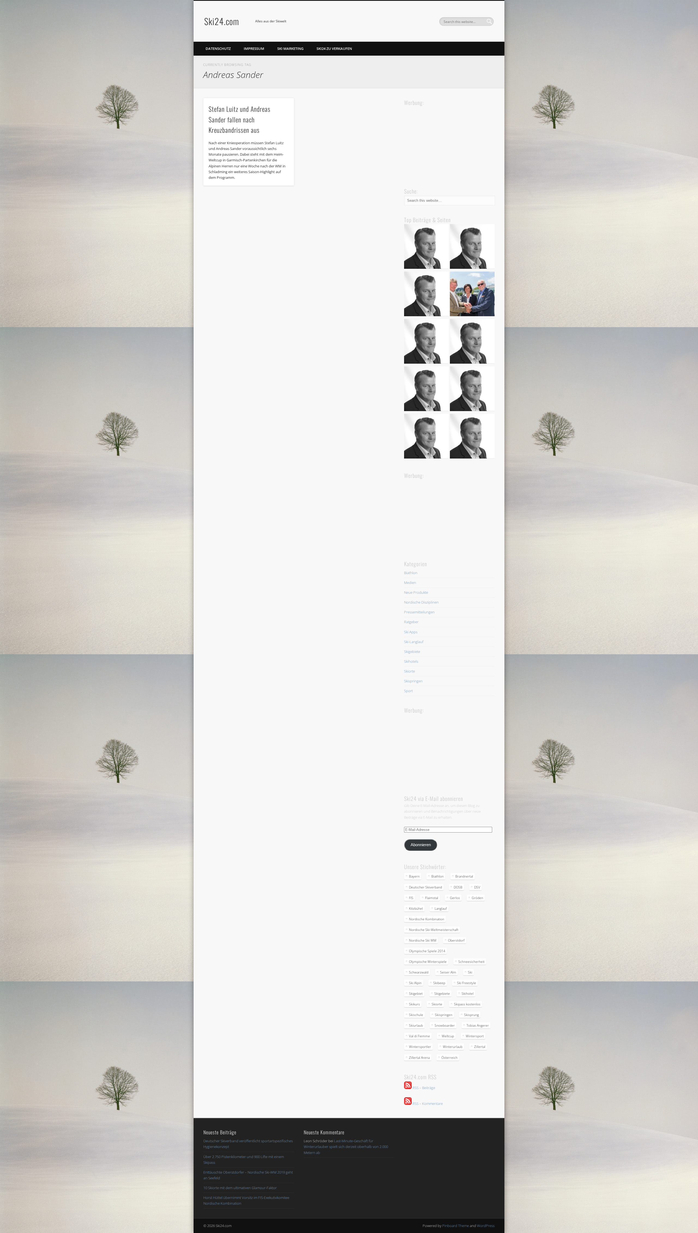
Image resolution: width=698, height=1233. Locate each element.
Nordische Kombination (426, 919)
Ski (470, 972)
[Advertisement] (445, 141)
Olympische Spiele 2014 (427, 951)
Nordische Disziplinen (421, 602)
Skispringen (413, 681)
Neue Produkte (416, 592)
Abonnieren (421, 845)
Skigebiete (412, 651)
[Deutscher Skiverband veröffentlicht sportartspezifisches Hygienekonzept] (426, 247)
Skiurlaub (416, 1025)
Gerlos (455, 898)
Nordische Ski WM (422, 940)
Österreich (449, 1057)
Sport (408, 690)
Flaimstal (431, 898)
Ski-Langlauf (413, 641)
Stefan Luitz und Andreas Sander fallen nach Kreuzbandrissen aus (239, 119)
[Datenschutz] (472, 247)
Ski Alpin (415, 983)
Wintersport (475, 1036)
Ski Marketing (290, 48)
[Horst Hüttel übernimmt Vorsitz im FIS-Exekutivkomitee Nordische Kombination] (426, 389)
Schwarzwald (418, 972)
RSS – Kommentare (427, 1103)
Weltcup (448, 1036)
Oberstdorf (456, 940)
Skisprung (471, 1014)
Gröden (477, 898)
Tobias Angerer (478, 1025)
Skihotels (411, 661)
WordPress (486, 1225)
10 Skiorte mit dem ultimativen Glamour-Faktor (240, 1187)
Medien (410, 582)
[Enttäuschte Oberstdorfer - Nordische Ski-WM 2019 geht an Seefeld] (426, 342)
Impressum (254, 48)
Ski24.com (221, 21)
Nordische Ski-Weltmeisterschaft (433, 929)
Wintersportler (420, 1046)
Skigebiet (416, 993)
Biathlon (410, 572)
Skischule (416, 1014)
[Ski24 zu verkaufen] (426, 295)
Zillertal (479, 1046)
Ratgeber (411, 621)
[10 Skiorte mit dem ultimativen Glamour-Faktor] (472, 342)
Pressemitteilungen (419, 612)
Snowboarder (445, 1025)
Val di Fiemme (419, 1036)
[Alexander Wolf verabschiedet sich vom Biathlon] (426, 437)
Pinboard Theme (455, 1225)
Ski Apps (410, 631)
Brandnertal (464, 876)
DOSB (458, 887)
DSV (477, 887)
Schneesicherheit (471, 961)
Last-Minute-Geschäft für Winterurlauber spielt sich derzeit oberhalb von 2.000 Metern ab (346, 1146)
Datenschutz (218, 48)
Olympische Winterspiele (428, 961)
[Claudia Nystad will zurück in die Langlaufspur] (472, 437)
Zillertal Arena (419, 1057)
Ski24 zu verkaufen (334, 48)
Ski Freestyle (466, 983)
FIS (411, 898)
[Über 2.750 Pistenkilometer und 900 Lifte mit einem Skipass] (472, 295)
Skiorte (409, 671)
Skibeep (439, 983)
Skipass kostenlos (467, 1004)
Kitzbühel (416, 908)
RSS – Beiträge (423, 1087)
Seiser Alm (448, 972)
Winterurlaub (452, 1046)
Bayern (414, 876)
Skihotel (468, 993)
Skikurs (414, 1004)
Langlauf (441, 908)
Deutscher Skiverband (425, 887)
